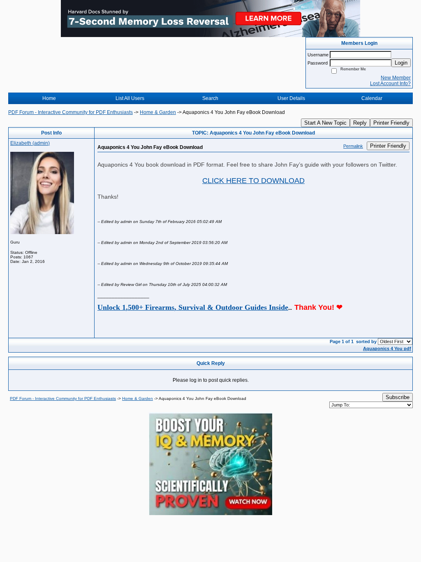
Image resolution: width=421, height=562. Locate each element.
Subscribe (397, 397)
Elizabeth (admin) (30, 143)
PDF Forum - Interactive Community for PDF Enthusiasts (70, 112)
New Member (396, 78)
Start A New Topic (325, 123)
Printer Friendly (391, 123)
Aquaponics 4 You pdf (387, 348)
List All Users (130, 98)
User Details (291, 98)
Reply (360, 123)
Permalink (353, 146)
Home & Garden (158, 112)
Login (401, 63)
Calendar (371, 98)
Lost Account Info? (390, 83)
